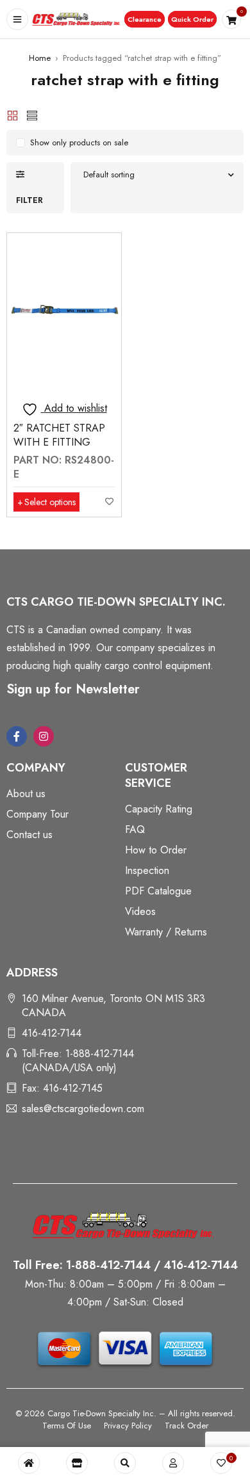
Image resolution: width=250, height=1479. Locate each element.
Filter (29, 200)
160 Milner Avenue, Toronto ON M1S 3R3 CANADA (113, 1005)
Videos (140, 911)
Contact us (29, 834)
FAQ (135, 829)
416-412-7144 (51, 1033)
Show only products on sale (79, 142)
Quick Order (192, 19)
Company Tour (37, 814)
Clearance (145, 19)
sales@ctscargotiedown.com (83, 1108)
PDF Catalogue (158, 891)
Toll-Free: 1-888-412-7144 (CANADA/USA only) (78, 1060)
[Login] (173, 1463)
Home (40, 58)
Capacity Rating (158, 809)
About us (26, 793)
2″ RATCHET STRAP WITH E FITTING (59, 435)
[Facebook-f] (16, 736)
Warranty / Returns (166, 932)
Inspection (147, 870)
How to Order (156, 850)
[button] (144, 19)
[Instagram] (43, 736)
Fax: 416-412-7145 (62, 1088)
